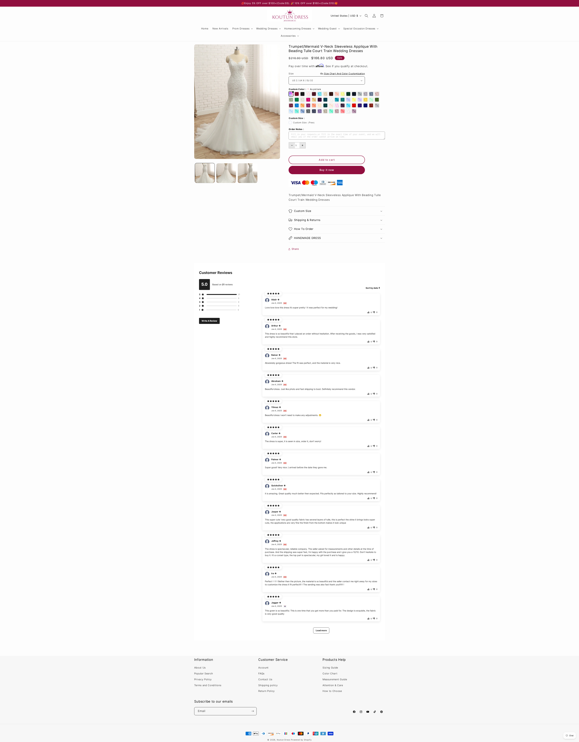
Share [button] (295, 248)
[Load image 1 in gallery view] (205, 173)
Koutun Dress (283, 740)
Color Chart (330, 673)
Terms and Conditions (207, 685)
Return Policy (266, 691)
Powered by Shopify (301, 740)
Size (327, 73)
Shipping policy (268, 685)
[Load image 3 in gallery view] (247, 173)
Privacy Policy (203, 679)
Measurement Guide (335, 679)
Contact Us (265, 679)
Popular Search (203, 673)
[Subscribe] (252, 711)
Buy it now (327, 170)
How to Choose (332, 691)
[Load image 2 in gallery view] (226, 173)
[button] (242, 28)
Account (263, 667)
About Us (200, 667)
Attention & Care (333, 685)
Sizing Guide (330, 667)
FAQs (261, 673)
